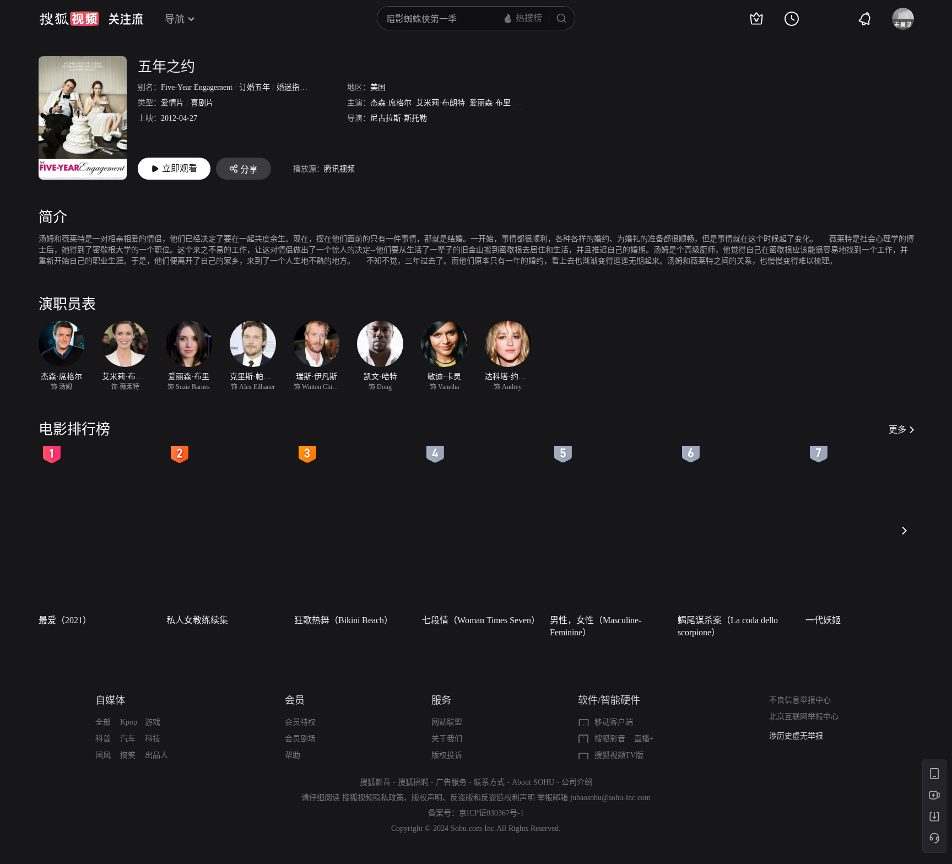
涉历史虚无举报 (796, 736)
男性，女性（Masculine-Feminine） (595, 626)
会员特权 (300, 722)
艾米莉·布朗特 (440, 103)
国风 (103, 755)
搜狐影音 (609, 739)
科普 (103, 739)
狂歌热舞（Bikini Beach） (343, 620)
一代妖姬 (823, 620)
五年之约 (166, 67)
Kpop (128, 722)
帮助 (292, 755)
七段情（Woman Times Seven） (481, 620)
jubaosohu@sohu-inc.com (610, 797)
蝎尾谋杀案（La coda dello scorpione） (728, 626)
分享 (249, 169)
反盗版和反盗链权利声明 (492, 797)
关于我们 (446, 739)
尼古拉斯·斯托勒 (398, 118)
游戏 (152, 722)
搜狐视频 (69, 19)
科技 (152, 739)
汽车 (128, 739)
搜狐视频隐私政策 (373, 797)
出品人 (156, 755)
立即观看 (179, 168)
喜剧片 (202, 103)
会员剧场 (300, 739)
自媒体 (110, 700)
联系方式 (489, 782)
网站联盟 (446, 722)
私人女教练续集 (197, 620)
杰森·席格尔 (391, 103)
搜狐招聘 (413, 782)
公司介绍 (576, 782)
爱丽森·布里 (490, 103)
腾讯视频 (339, 169)
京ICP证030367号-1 (491, 813)
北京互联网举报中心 (804, 716)
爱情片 (172, 103)
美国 (378, 87)
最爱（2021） (65, 620)
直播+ (644, 739)
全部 (103, 722)
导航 (175, 19)
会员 (295, 700)
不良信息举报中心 (800, 700)
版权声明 (427, 797)
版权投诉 (446, 755)
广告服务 (451, 782)
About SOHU (533, 782)
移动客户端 (613, 722)
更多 (897, 429)
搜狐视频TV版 (618, 755)
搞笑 (128, 755)
